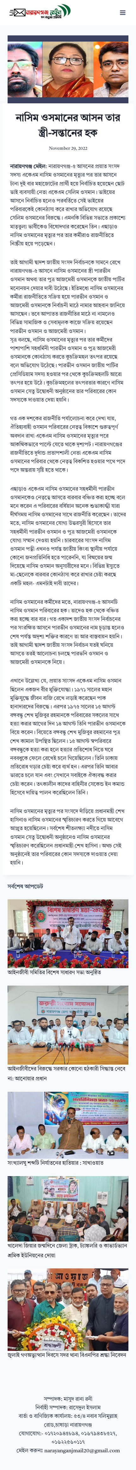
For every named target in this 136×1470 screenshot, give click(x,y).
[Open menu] (122, 12)
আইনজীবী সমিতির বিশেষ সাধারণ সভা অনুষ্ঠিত (54, 972)
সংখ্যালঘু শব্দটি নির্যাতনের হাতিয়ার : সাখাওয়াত (55, 1163)
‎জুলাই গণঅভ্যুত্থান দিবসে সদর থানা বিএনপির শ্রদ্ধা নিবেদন (67, 1355)
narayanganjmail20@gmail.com (82, 1451)
